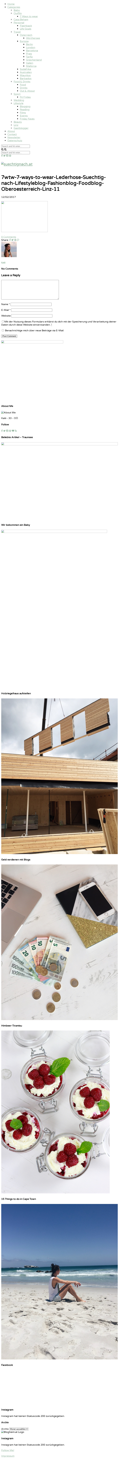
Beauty (18, 122)
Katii (3, 262)
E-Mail (6, 310)
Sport (17, 94)
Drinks (23, 87)
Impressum (7, 1456)
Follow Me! (7, 1450)
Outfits (18, 13)
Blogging (25, 106)
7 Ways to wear (29, 16)
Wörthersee (33, 38)
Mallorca (31, 66)
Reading (24, 109)
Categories (13, 7)
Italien (29, 63)
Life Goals (25, 28)
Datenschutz (14, 140)
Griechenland (34, 59)
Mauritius (25, 75)
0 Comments (8, 236)
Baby (17, 10)
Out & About (27, 90)
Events (24, 115)
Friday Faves (27, 118)
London (30, 47)
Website (6, 315)
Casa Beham (21, 19)
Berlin (29, 44)
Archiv (5, 1429)
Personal (19, 22)
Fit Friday (25, 97)
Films (23, 112)
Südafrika (25, 69)
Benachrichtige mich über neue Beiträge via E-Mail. (34, 330)
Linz (16, 125)
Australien (26, 72)
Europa (24, 41)
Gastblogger (21, 128)
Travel (17, 32)
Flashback (26, 25)
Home (11, 4)
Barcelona (32, 50)
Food (23, 84)
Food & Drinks (22, 81)
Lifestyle (18, 103)
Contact (12, 134)
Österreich (26, 35)
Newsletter (13, 137)
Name (5, 304)
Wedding (19, 100)
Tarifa (29, 56)
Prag (29, 53)
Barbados (25, 78)
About (11, 131)
